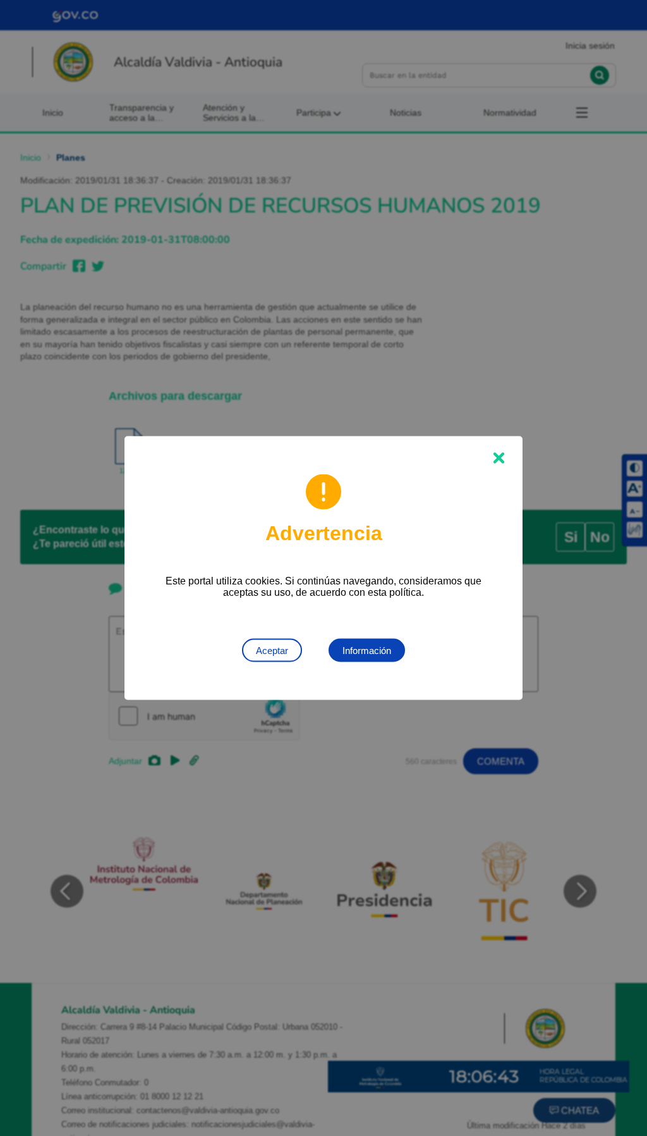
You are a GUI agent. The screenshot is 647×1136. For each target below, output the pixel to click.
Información (366, 650)
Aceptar (272, 650)
